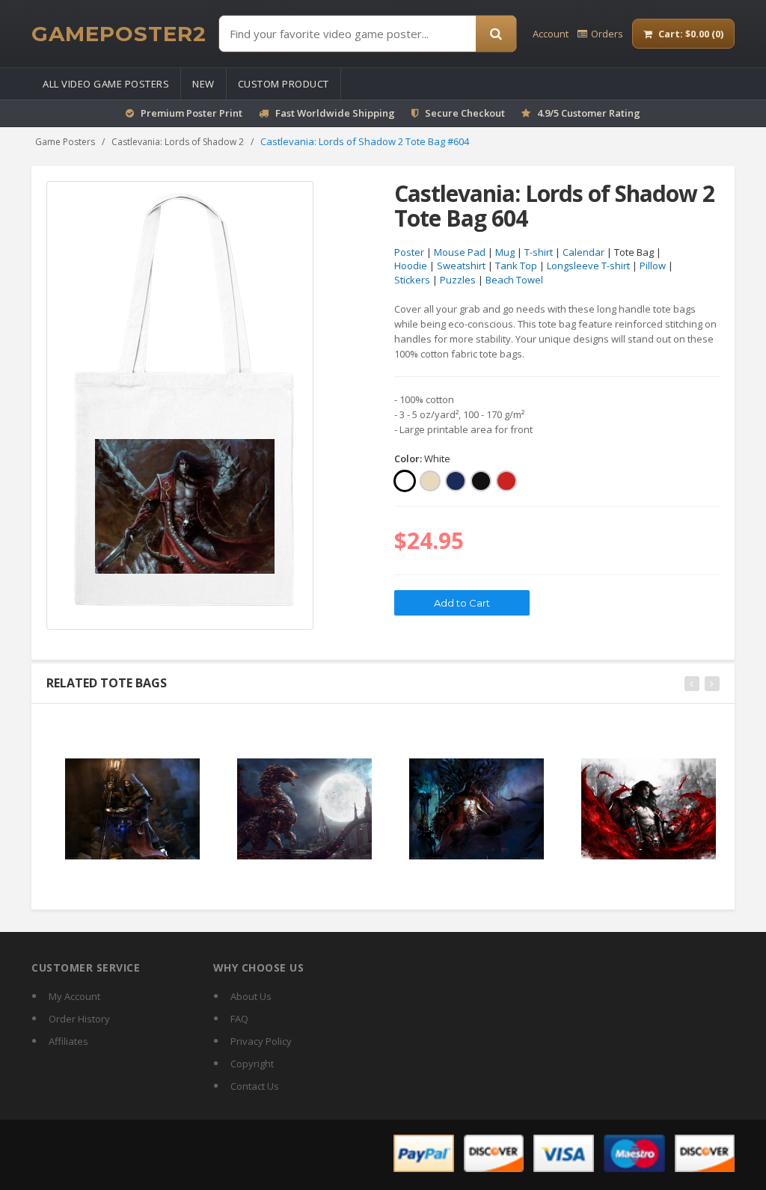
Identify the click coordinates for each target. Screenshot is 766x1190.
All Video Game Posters (106, 84)
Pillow (653, 265)
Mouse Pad (459, 252)
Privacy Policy (261, 1041)
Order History (79, 1018)
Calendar (583, 252)
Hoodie (410, 265)
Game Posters (65, 141)
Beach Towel (514, 279)
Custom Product (283, 84)
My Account (74, 996)
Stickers (412, 279)
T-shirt (538, 252)
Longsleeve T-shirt (588, 265)
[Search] (496, 34)
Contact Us (254, 1086)
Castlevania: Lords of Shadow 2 (177, 141)
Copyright (252, 1063)
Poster (409, 252)
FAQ (239, 1018)
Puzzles (458, 279)
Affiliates (68, 1041)
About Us (251, 996)
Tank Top (516, 265)
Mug (505, 252)
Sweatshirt (461, 265)
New (203, 84)
